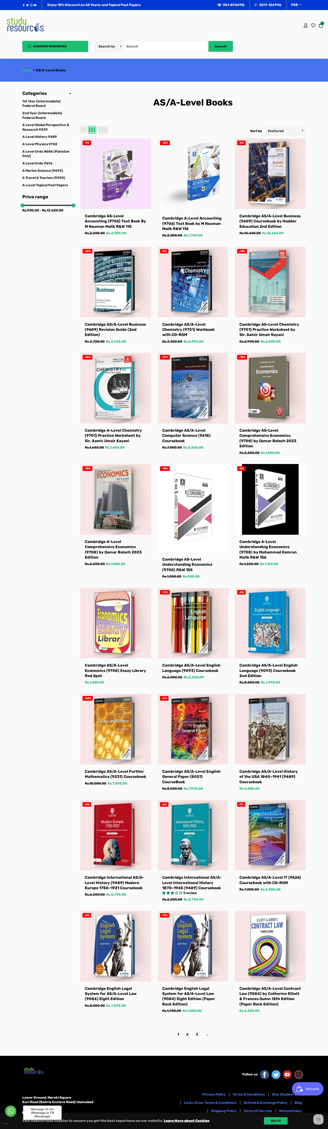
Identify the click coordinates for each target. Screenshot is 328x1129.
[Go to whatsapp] (10, 1111)
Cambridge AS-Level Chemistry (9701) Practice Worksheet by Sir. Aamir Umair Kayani (269, 329)
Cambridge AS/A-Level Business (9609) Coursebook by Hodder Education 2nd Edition (270, 221)
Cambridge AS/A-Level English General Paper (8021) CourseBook (191, 776)
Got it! (276, 1121)
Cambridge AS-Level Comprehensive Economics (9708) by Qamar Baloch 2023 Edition (267, 438)
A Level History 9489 (39, 137)
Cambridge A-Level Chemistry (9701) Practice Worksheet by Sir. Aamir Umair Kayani (113, 435)
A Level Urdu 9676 (37, 163)
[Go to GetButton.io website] (11, 1123)
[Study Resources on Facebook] (264, 1074)
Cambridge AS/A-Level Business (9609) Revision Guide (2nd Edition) (115, 329)
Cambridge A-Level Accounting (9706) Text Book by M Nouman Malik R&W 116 (192, 223)
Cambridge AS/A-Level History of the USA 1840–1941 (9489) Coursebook (268, 776)
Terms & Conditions (249, 1094)
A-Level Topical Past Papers (45, 185)
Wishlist (313, 25)
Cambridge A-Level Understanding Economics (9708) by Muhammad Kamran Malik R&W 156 (268, 549)
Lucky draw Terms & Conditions (210, 1103)
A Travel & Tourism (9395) (43, 178)
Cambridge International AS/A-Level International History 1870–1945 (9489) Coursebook (192, 882)
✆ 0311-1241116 (267, 5)
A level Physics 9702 (39, 144)
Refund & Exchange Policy (265, 1103)
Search (221, 46)
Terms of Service (258, 1111)
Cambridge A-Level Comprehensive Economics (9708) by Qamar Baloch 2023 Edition (113, 549)
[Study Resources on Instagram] (298, 1074)
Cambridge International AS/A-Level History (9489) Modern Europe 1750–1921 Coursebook (114, 882)
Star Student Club (287, 1094)
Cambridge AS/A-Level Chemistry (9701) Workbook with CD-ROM (188, 329)
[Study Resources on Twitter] (276, 1074)
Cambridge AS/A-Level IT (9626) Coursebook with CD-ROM (270, 880)
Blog (298, 1103)
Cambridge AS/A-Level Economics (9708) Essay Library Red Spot (115, 670)
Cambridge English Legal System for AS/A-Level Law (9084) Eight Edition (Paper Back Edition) (188, 996)
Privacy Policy (214, 1094)
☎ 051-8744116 (231, 5)
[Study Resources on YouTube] (287, 1074)
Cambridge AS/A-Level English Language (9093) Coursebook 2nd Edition (268, 670)
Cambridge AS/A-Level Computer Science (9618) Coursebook (186, 435)
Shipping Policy (224, 1111)
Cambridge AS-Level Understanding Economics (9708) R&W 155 (187, 564)
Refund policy (290, 1111)
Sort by (256, 131)
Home (27, 70)
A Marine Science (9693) (42, 171)
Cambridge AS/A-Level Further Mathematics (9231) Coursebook (115, 774)
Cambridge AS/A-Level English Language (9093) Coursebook (191, 668)
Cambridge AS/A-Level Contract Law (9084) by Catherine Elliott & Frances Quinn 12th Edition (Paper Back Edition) (270, 996)
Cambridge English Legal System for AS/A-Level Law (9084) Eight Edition (111, 993)
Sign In (305, 25)
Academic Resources (49, 46)
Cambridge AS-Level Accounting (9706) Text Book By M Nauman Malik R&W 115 (115, 221)
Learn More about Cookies (187, 1121)
